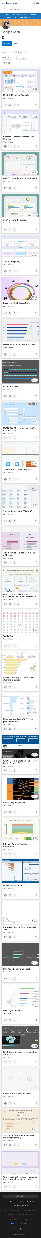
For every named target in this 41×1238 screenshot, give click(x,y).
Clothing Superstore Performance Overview (18, 138)
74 (36, 214)
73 (36, 380)
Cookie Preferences (25, 1219)
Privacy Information (30, 1210)
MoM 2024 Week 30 (12, 386)
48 (36, 879)
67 (36, 422)
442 (35, 131)
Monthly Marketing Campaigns (17, 95)
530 (35, 1171)
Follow (7, 43)
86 (36, 89)
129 (36, 172)
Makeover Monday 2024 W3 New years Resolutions (18, 720)
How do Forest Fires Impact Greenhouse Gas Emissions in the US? (20, 595)
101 (36, 463)
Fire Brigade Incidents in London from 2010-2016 (20, 1053)
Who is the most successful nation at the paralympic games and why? (20, 1178)
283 (35, 1129)
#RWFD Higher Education (14, 220)
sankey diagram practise (14, 802)
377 (35, 921)
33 (36, 713)
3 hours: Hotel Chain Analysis (16, 470)
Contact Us (24, 1206)
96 (36, 255)
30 (36, 796)
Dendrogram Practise (12, 1010)
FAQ (16, 1201)
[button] (15, 1228)
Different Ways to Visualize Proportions (15, 845)
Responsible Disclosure (25, 1215)
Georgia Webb (8, 98)
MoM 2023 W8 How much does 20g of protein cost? (19, 429)
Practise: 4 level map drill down (17, 1094)
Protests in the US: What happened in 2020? (20, 928)
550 (35, 588)
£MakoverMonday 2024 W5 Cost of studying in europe (19, 678)
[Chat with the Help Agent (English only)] (33, 3)
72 (36, 963)
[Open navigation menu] (37, 3)
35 (36, 1004)
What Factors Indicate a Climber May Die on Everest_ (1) (20, 762)
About (21, 1201)
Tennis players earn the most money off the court (19, 554)
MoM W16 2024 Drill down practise (19, 345)
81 (36, 339)
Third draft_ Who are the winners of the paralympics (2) (19, 1136)
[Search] (4, 9)
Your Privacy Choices (22, 1223)
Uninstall (12, 1219)
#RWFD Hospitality (11, 261)
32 (36, 630)
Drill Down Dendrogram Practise (17, 969)
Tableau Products (30, 1201)
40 (36, 671)
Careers (16, 1206)
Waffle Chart (8, 636)
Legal (5, 1210)
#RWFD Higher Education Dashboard (20, 178)
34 (36, 838)
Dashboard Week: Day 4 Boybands (18, 303)
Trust (6, 1201)
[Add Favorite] (36, 105)
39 (36, 755)
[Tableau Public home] (10, 3)
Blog (11, 1201)
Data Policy (11, 1215)
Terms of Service (15, 1210)
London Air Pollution (12, 886)
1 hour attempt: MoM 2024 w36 (17, 511)
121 (36, 297)
